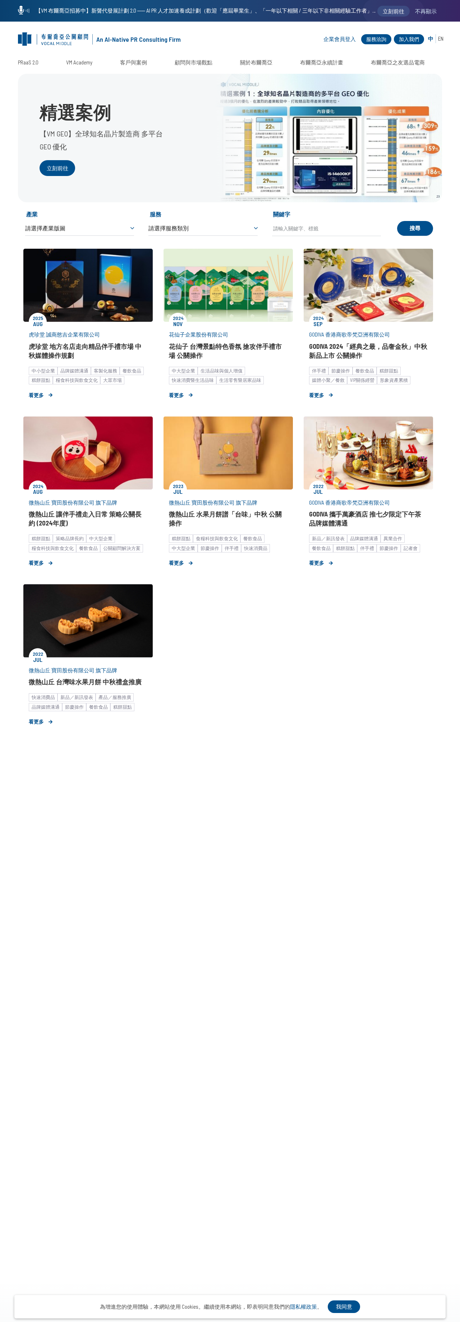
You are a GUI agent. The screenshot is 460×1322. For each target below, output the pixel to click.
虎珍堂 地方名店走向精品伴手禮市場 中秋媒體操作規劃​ (85, 350)
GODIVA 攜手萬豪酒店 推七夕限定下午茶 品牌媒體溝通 (365, 518)
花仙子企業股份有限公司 (198, 334)
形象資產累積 (394, 380)
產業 (32, 214)
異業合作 (392, 538)
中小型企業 (43, 371)
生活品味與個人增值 (222, 371)
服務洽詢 (376, 39)
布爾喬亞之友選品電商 (398, 62)
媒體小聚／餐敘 (328, 380)
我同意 (344, 1306)
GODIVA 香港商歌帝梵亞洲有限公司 (349, 334)
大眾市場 (112, 380)
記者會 (411, 548)
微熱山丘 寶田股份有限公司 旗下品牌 (73, 502)
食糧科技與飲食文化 (217, 538)
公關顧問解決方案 (122, 548)
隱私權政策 (303, 1306)
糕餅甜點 (41, 380)
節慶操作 (340, 371)
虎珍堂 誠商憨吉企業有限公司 (64, 334)
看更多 (36, 395)
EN (440, 38)
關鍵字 (281, 214)
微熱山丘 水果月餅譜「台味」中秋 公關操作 (225, 518)
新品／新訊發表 (328, 538)
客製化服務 (105, 371)
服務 (155, 214)
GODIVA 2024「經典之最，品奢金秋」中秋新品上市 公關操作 (368, 350)
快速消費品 (255, 548)
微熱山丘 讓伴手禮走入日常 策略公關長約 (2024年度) (85, 518)
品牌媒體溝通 (74, 371)
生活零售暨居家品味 (240, 380)
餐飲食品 (132, 371)
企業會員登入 (339, 39)
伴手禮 (319, 371)
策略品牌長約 (70, 538)
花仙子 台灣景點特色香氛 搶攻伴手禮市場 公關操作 (225, 350)
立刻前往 (57, 168)
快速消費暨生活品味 (193, 380)
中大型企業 (183, 371)
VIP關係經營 (362, 380)
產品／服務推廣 (114, 697)
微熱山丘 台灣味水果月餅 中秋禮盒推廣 (85, 682)
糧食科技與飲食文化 (77, 380)
